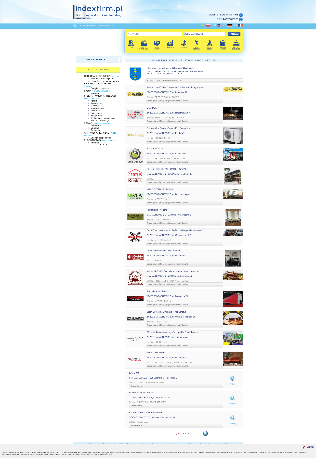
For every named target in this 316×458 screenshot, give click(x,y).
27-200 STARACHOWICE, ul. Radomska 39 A (168, 113)
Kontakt (150, 80)
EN (215, 25)
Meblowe (95, 93)
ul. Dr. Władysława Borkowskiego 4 (187, 71)
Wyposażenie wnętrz (101, 120)
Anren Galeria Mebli (156, 352)
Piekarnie (95, 110)
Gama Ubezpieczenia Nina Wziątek (163, 250)
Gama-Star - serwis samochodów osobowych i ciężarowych (175, 230)
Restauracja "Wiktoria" (157, 210)
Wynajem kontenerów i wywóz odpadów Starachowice (172, 332)
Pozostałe (95, 130)
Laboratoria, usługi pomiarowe (105, 81)
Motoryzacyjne (98, 108)
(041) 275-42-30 (158, 74)
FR (236, 25)
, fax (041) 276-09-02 (175, 74)
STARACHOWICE (106, 25)
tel (148, 74)
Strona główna (152, 101)
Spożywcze (96, 113)
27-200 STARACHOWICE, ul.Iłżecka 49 (165, 133)
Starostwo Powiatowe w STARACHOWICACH (170, 68)
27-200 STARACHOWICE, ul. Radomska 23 (167, 255)
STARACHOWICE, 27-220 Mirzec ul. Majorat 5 (169, 215)
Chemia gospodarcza (101, 138)
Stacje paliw (96, 115)
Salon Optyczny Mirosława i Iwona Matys (166, 312)
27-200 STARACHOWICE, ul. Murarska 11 (167, 92)
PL (204, 25)
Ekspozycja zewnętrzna (172, 80)
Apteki (94, 101)
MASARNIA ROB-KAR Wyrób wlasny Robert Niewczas (173, 271)
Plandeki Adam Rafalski (158, 291)
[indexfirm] (97, 11)
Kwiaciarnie (96, 103)
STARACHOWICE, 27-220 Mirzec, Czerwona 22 (169, 276)
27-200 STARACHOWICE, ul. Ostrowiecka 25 (149, 397)
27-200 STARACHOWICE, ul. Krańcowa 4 (166, 153)
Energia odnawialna (100, 88)
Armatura (95, 142)
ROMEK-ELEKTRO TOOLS (141, 393)
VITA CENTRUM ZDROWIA (160, 189)
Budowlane (96, 125)
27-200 (150, 71)
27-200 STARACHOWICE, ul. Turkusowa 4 (167, 337)
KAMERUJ (134, 373)
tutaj (110, 454)
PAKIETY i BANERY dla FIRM (223, 15)
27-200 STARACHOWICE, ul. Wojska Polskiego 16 (171, 317)
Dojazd (157, 80)
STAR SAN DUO (155, 148)
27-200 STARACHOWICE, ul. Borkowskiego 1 (168, 194)
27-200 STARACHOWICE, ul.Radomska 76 (167, 296)
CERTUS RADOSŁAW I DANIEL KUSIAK (167, 169)
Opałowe (95, 128)
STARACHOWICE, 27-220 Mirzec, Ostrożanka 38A (152, 417)
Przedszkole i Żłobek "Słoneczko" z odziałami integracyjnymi (176, 87)
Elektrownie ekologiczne (102, 78)
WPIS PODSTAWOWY (227, 19)
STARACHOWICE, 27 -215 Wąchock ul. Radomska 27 (153, 378)
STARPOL (152, 108)
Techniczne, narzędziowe (103, 118)
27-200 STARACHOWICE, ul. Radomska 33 (167, 357)
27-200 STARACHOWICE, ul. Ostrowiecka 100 (169, 235)
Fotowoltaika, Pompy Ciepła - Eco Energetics (168, 128)
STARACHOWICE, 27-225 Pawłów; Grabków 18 (169, 174)
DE (225, 25)
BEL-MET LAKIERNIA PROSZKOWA (145, 412)
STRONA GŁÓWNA (85, 25)
